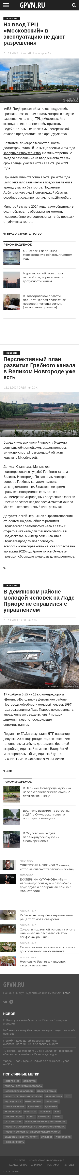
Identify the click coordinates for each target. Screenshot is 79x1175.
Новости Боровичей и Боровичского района (32, 1132)
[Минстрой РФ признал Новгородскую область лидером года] (11, 257)
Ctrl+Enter (63, 992)
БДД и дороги (13, 1101)
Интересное (12, 1081)
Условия (69, 1164)
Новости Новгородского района (45, 1121)
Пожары (45, 1111)
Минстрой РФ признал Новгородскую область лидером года (47, 254)
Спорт (30, 1116)
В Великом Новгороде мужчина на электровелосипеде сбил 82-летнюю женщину (47, 791)
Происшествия (46, 1091)
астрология (63, 1137)
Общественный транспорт (21, 1137)
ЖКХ (56, 1111)
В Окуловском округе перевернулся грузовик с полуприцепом (41, 837)
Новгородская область (19, 1091)
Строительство (30, 233)
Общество (29, 1081)
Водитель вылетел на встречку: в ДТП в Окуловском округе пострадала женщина (46, 814)
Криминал (34, 1106)
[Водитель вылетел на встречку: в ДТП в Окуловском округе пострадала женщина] (11, 817)
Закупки (46, 1137)
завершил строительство (22, 153)
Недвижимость (14, 1142)
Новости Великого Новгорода (23, 1096)
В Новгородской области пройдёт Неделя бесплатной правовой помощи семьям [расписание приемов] (44, 301)
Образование (13, 1121)
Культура (44, 1116)
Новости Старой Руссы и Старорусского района (35, 1126)
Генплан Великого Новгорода (23, 1086)
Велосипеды (12, 1111)
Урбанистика (54, 1096)
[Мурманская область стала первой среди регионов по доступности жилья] (11, 280)
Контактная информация (46, 1160)
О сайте (20, 1160)
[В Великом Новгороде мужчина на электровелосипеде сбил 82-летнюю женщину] (11, 794)
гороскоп (30, 1111)
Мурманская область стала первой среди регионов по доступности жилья (43, 277)
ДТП (9, 770)
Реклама (53, 1164)
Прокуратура (33, 1101)
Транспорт (51, 1101)
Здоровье (51, 1106)
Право (12, 233)
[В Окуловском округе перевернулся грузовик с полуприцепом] (11, 839)
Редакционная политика (25, 1164)
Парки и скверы (14, 1106)
